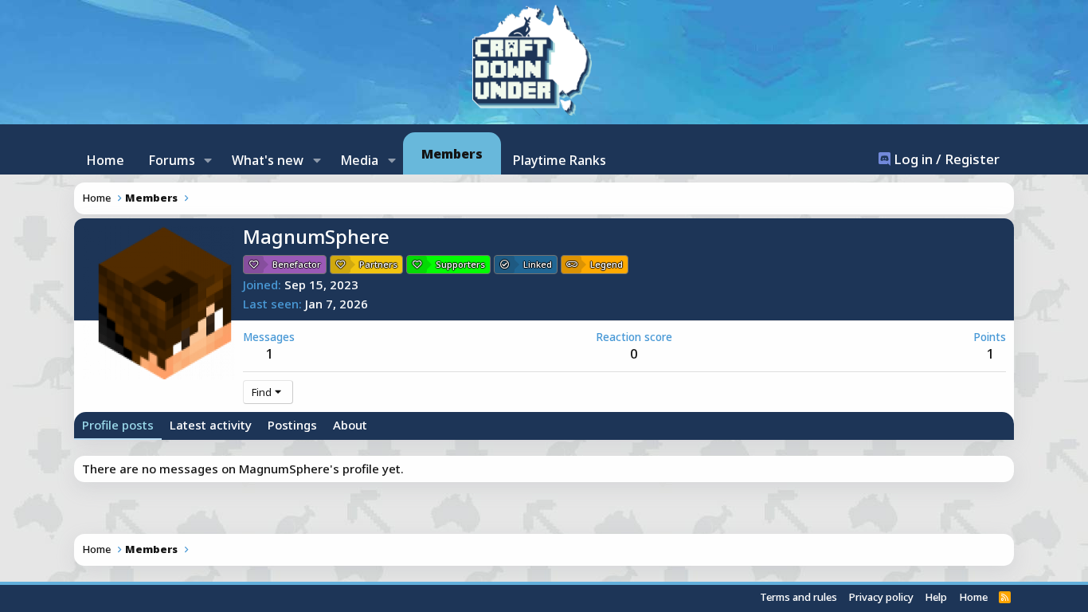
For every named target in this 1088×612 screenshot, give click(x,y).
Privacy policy (881, 597)
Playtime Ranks (559, 160)
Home (105, 160)
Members (452, 154)
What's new (267, 160)
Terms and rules (798, 597)
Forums (171, 160)
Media (359, 160)
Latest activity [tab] (211, 425)
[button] (208, 160)
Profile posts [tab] (118, 425)
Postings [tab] (292, 425)
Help (936, 597)
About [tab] (350, 425)
